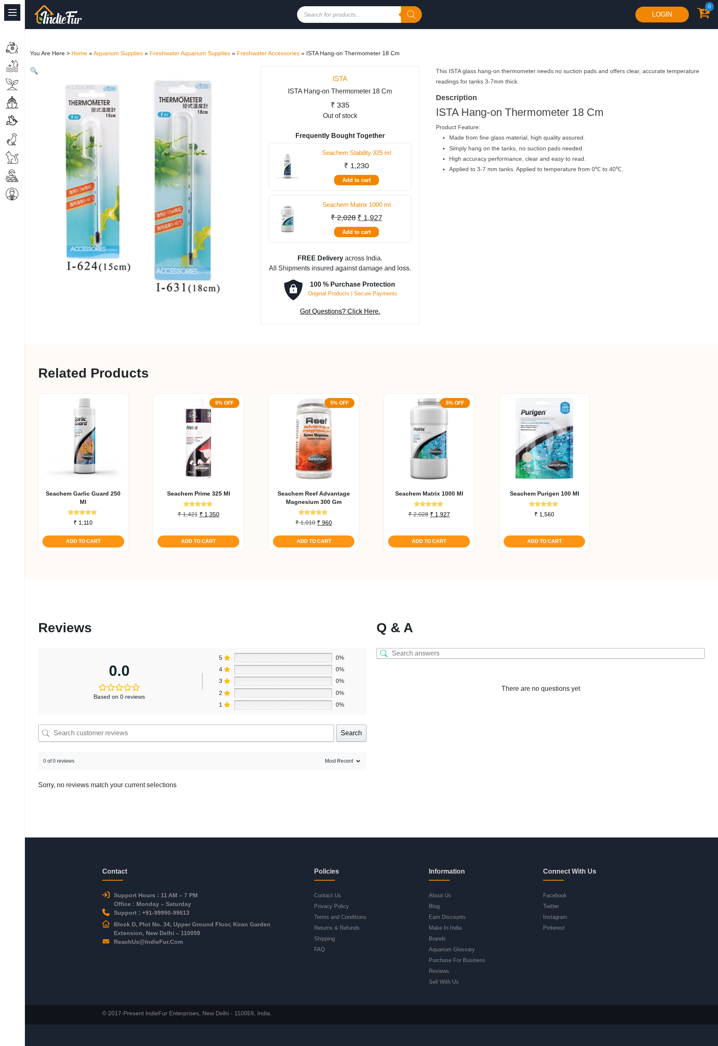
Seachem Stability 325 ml (356, 152)
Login (662, 14)
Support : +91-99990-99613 (151, 912)
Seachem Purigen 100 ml (544, 493)
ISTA (340, 78)
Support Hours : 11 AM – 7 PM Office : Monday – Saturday (156, 899)
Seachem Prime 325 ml (198, 493)
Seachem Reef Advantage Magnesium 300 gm (314, 497)
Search (351, 733)
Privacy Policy (331, 906)
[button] (34, 70)
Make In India (445, 928)
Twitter (551, 906)
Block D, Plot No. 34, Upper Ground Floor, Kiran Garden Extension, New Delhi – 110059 (192, 928)
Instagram (555, 917)
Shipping (324, 939)
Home (79, 53)
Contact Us (327, 895)
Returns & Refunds (337, 928)
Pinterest (554, 928)
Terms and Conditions (340, 917)
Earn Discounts (447, 917)
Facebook (555, 895)
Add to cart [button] (83, 541)
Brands (437, 939)
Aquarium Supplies (118, 53)
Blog (434, 906)
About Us (440, 895)
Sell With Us (444, 982)
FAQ (319, 949)
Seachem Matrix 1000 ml (356, 204)
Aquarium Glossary (452, 949)
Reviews (439, 971)
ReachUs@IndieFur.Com (148, 941)
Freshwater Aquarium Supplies (190, 53)
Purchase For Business (457, 960)
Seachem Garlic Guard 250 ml (83, 497)
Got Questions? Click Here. (340, 311)
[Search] (411, 14)
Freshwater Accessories (268, 53)
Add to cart (356, 180)
